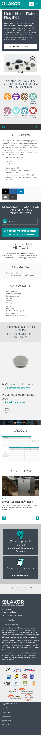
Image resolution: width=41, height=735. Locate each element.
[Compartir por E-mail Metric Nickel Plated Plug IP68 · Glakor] (5, 197)
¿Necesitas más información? (20, 232)
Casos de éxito (20, 471)
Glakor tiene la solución (17, 387)
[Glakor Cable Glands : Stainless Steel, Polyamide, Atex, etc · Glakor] (11, 4)
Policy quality (6, 725)
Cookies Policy (6, 716)
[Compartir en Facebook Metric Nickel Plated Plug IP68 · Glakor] (13, 191)
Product (12, 221)
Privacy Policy (6, 712)
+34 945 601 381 (8, 620)
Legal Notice (6, 708)
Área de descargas (15, 402)
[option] (20, 63)
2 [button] (22, 72)
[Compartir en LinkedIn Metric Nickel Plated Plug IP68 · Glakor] (20, 191)
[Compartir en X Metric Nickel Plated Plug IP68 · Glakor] (5, 191)
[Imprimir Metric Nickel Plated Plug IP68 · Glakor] (13, 197)
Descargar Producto (21, 46)
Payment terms (6, 720)
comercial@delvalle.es (10, 624)
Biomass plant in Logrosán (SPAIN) (17, 501)
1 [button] (19, 72)
